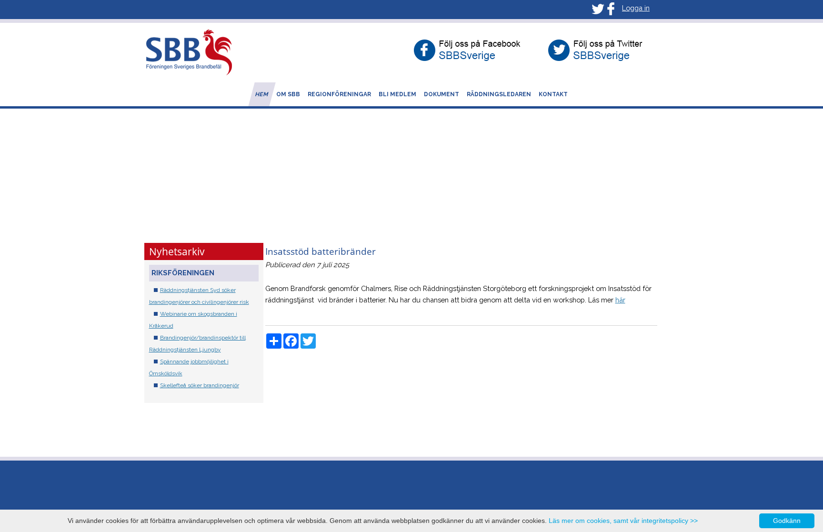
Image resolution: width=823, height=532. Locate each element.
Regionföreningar (339, 94)
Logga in (636, 8)
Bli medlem (397, 94)
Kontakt (553, 94)
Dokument (441, 94)
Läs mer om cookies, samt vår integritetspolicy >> (623, 520)
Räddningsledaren (499, 94)
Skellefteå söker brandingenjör (199, 385)
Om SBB (288, 94)
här (620, 300)
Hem (262, 94)
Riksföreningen (182, 273)
